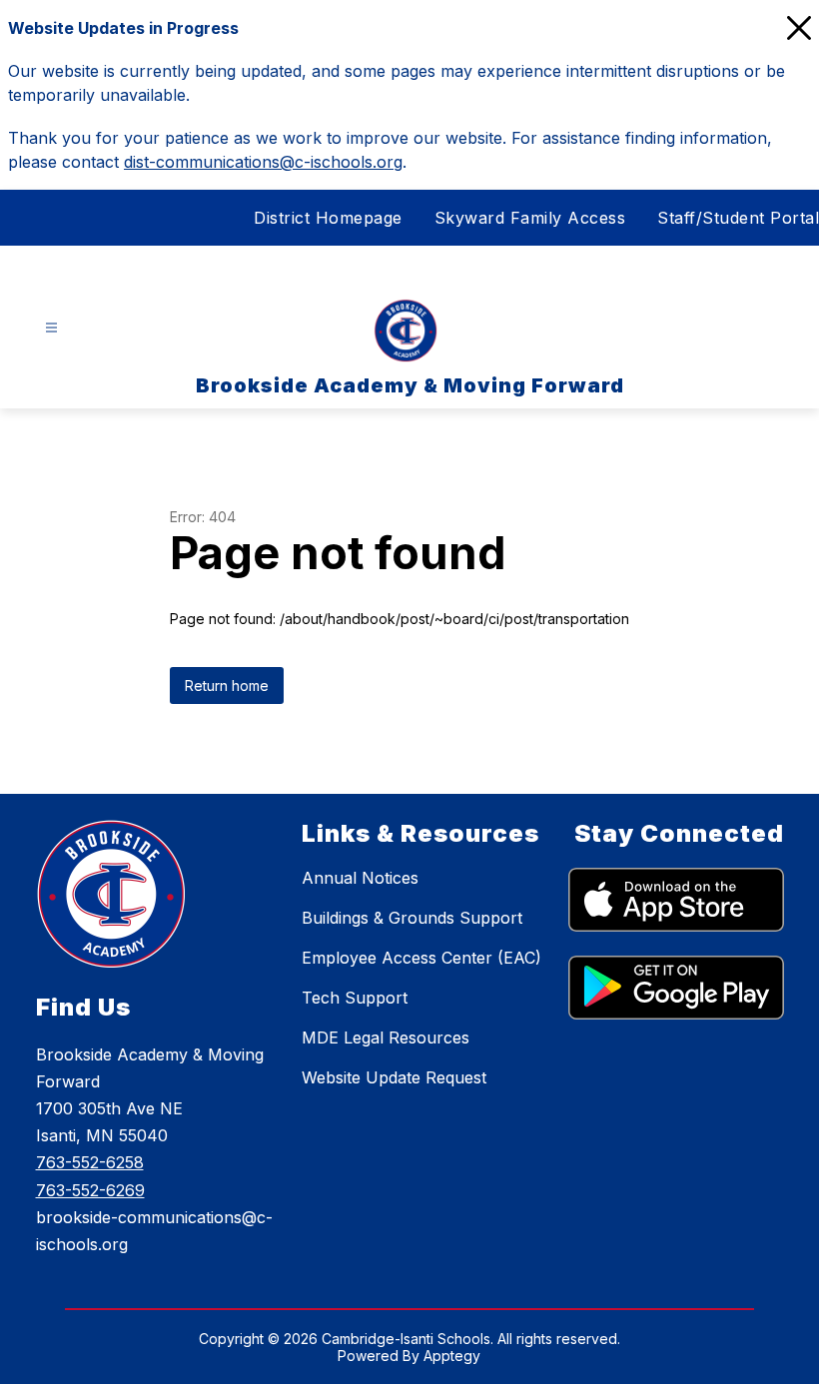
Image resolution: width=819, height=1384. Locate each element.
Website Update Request (394, 1077)
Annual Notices (360, 878)
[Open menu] (51, 328)
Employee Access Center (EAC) (421, 958)
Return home (227, 685)
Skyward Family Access (530, 218)
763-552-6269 (90, 1190)
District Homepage (328, 218)
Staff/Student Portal (738, 218)
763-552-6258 (90, 1162)
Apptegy (451, 1355)
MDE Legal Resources (385, 1037)
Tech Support (355, 998)
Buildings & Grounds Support (412, 918)
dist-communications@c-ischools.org (263, 162)
